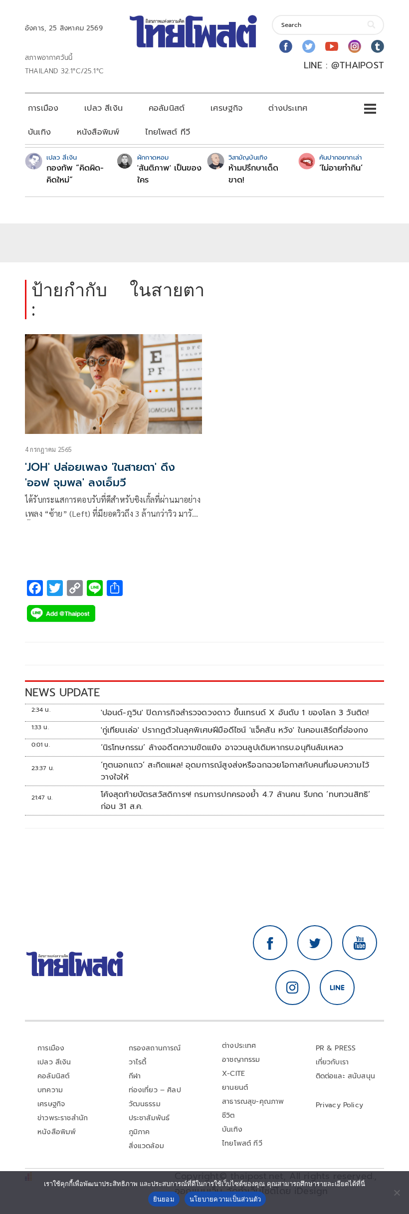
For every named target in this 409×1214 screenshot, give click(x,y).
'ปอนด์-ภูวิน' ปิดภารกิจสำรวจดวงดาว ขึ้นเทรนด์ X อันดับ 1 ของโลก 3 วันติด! (235, 713)
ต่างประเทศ (287, 108)
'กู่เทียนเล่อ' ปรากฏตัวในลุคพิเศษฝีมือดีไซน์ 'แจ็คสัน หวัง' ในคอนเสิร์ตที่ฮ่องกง (235, 730)
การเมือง (43, 108)
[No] (397, 1193)
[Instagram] (354, 46)
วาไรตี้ (138, 1062)
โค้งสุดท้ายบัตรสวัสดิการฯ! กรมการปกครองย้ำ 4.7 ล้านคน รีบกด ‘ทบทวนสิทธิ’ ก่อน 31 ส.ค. (236, 800)
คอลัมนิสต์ (167, 108)
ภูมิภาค (139, 1132)
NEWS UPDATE (62, 692)
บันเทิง (39, 132)
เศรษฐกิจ (226, 108)
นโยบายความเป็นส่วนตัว (225, 1199)
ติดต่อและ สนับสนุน (346, 1076)
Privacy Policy (340, 1105)
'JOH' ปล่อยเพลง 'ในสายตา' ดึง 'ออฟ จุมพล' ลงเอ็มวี (100, 475)
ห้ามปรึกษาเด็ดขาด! (253, 174)
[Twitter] (308, 46)
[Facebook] (285, 46)
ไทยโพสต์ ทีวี (167, 132)
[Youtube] (331, 46)
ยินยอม (164, 1199)
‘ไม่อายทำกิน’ (341, 168)
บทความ (50, 1090)
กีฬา (135, 1076)
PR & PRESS (336, 1048)
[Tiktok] (377, 46)
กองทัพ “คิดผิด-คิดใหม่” (75, 174)
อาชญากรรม (241, 1059)
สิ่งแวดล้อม (146, 1146)
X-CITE (233, 1073)
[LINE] (337, 987)
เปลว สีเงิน (103, 108)
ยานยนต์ (235, 1087)
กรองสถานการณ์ (155, 1048)
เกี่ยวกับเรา (332, 1062)
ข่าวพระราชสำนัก (62, 1118)
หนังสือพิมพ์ (98, 132)
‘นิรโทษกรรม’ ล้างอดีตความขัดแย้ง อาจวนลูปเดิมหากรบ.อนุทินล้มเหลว (222, 748)
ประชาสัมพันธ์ (149, 1118)
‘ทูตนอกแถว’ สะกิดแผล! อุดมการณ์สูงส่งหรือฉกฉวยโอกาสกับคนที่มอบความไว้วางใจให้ (235, 771)
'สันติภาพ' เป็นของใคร (169, 174)
